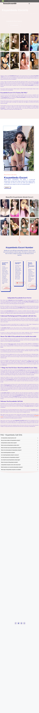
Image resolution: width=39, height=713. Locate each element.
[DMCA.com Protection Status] (5, 1)
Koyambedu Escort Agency (14, 21)
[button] (29, 3)
